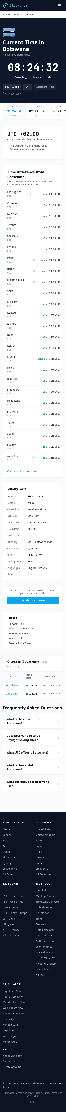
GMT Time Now (45, 941)
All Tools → (42, 974)
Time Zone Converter (20, 628)
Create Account (12, 1067)
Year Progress (44, 946)
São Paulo (13, 235)
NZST (9, 459)
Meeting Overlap (46, 963)
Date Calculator (45, 929)
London (59, 106)
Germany (41, 857)
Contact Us (9, 1061)
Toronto (11, 225)
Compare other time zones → (24, 471)
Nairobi (11, 312)
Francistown (13, 685)
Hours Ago (9, 1019)
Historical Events (45, 958)
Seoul (10, 433)
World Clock (15, 638)
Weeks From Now (13, 1008)
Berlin (10, 269)
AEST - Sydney (11, 929)
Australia (41, 840)
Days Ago (8, 1030)
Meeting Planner (17, 633)
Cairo (10, 291)
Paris (10, 257)
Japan (39, 846)
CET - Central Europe (15, 913)
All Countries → (45, 874)
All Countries (15, 623)
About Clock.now (12, 1055)
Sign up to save (35, 600)
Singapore (13, 389)
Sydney (11, 444)
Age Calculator (44, 952)
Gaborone (16, 93)
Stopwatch (42, 924)
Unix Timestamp (45, 907)
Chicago (12, 203)
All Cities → (9, 874)
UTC (7, 86)
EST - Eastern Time (14, 896)
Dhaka (11, 367)
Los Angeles (14, 192)
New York (36, 106)
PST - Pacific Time (13, 901)
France (40, 863)
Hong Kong (13, 400)
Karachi (11, 345)
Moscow (12, 301)
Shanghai (12, 411)
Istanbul (12, 323)
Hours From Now (13, 996)
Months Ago (10, 1041)
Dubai (10, 334)
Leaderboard (43, 969)
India (39, 851)
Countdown (42, 913)
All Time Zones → (13, 935)
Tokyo (10, 422)
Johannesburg (15, 279)
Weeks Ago (9, 1036)
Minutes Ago (10, 1024)
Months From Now (13, 1013)
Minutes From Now (14, 1002)
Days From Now (12, 991)
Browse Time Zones (19, 643)
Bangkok (12, 378)
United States (44, 829)
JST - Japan (9, 924)
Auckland (12, 455)
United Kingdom (45, 835)
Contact (33, 1101)
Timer (39, 918)
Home (6, 14)
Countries (18, 14)
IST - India (9, 918)
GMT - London (11, 907)
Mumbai (12, 356)
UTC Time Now (44, 935)
